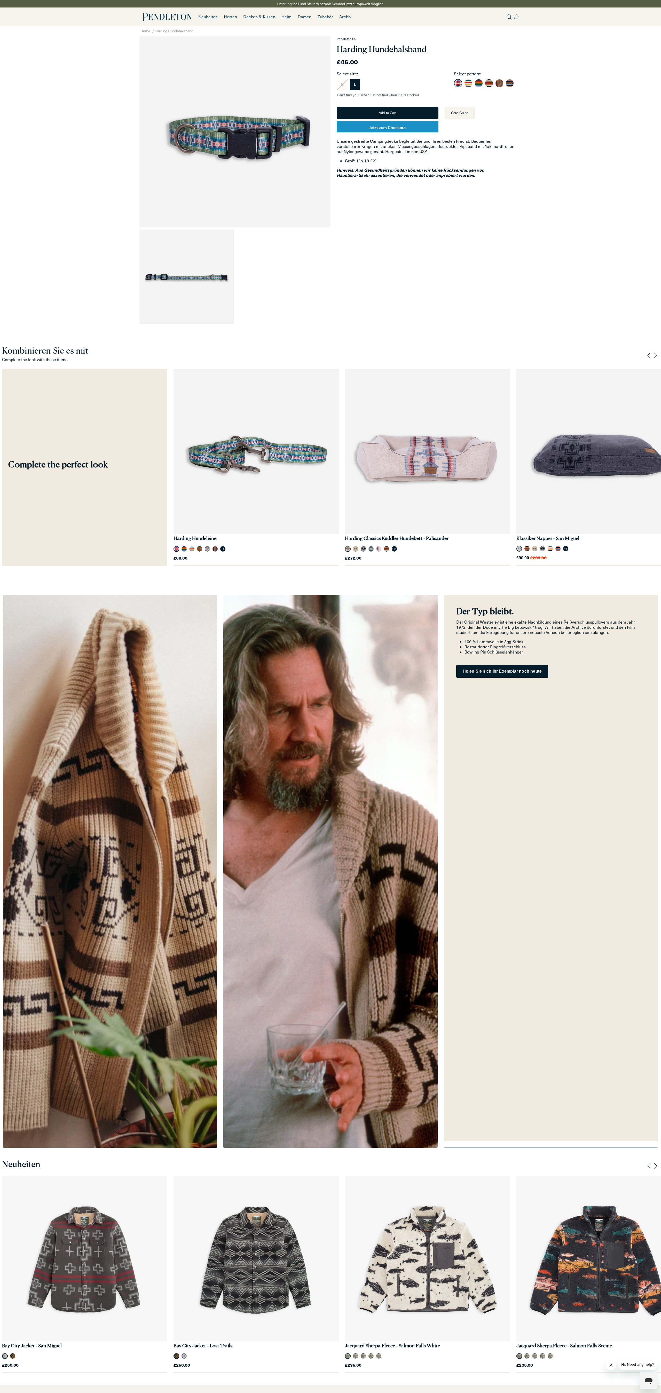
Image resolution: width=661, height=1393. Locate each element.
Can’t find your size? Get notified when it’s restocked (378, 95)
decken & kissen (259, 16)
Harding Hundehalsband (174, 30)
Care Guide (459, 113)
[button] (230, 17)
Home (145, 30)
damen (304, 16)
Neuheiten (208, 16)
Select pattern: (467, 73)
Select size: (347, 73)
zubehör (325, 16)
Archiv (345, 16)
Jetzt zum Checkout (387, 127)
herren (230, 16)
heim (286, 16)
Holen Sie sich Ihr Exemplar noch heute (502, 671)
